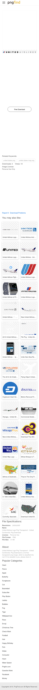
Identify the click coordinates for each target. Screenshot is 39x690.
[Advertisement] (19, 30)
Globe (4, 651)
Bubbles (5, 604)
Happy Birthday (7, 643)
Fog (3, 608)
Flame (4, 569)
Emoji (4, 623)
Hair (3, 639)
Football (5, 635)
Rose (4, 620)
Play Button (6, 596)
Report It (5, 213)
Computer (5, 655)
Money (4, 678)
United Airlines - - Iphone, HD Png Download (18, 357)
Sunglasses (6, 580)
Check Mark (6, 631)
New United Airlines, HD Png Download (16, 437)
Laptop (4, 600)
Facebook (5, 674)
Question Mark (7, 670)
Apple (4, 573)
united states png (9, 160)
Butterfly (5, 577)
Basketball (6, 588)
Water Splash (7, 662)
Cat (3, 584)
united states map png (26, 160)
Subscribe (5, 592)
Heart (4, 565)
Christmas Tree (7, 627)
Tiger (4, 612)
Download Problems (18, 213)
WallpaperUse (7, 616)
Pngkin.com (6, 666)
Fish (3, 647)
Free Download (19, 109)
